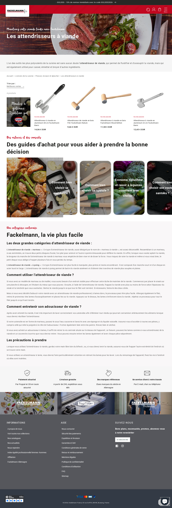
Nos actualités (13, 443)
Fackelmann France (75, 502)
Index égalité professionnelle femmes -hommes (27, 452)
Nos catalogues (14, 438)
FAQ (63, 471)
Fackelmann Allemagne (17, 462)
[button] (166, 9)
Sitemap (65, 476)
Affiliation (11, 457)
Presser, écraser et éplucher (47, 76)
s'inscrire (122, 440)
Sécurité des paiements (71, 434)
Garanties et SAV (69, 443)
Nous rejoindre (14, 448)
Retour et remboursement (72, 452)
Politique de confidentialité (73, 462)
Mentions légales (69, 457)
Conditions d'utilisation (71, 466)
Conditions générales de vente (74, 448)
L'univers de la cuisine (24, 76)
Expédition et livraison (71, 438)
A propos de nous (15, 429)
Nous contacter (68, 429)
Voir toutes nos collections (18, 434)
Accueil (10, 76)
